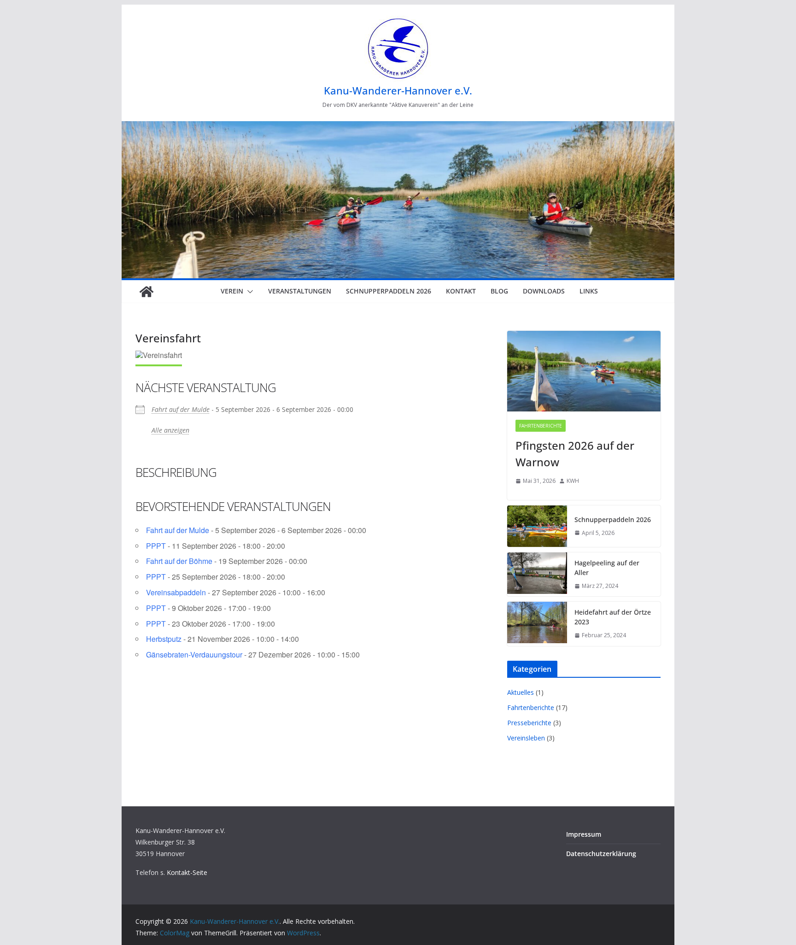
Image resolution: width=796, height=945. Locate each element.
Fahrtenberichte (540, 426)
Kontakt (461, 291)
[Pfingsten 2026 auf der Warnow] (584, 371)
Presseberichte (529, 722)
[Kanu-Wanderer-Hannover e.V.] (146, 292)
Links (588, 291)
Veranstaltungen (299, 291)
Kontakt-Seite (187, 872)
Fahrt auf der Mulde (181, 409)
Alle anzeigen (170, 430)
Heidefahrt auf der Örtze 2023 (612, 617)
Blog (499, 291)
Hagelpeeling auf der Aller (606, 567)
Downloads (544, 291)
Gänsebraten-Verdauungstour (194, 654)
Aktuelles (520, 692)
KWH (573, 481)
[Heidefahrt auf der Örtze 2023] (537, 624)
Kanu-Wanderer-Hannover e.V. (398, 90)
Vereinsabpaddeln (176, 592)
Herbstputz (163, 639)
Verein (232, 291)
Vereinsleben (526, 738)
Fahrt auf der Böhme (179, 561)
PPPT (156, 545)
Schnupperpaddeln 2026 (388, 291)
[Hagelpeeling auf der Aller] (537, 574)
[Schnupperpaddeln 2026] (537, 526)
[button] (248, 292)
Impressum (583, 834)
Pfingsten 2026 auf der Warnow (574, 454)
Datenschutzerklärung (601, 853)
